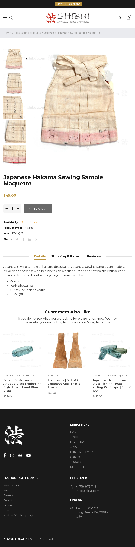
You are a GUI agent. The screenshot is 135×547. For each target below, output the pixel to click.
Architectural (11, 485)
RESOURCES (78, 466)
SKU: (6, 233)
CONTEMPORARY (81, 452)
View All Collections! (68, 3)
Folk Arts (53, 375)
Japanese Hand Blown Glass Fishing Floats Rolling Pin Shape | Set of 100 (111, 385)
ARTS (73, 447)
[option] (15, 59)
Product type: (12, 227)
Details (40, 256)
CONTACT (76, 457)
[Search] (11, 18)
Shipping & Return (66, 256)
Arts (5, 490)
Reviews (94, 256)
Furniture (9, 510)
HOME (74, 432)
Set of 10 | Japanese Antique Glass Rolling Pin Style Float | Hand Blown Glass (22, 385)
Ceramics (9, 500)
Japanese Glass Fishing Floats (21, 375)
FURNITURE (78, 442)
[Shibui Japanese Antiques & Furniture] (67, 18)
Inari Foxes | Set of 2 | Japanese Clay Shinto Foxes (64, 383)
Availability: (10, 222)
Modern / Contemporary (18, 515)
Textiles (7, 505)
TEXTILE (75, 437)
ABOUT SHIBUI (79, 462)
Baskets (8, 495)
